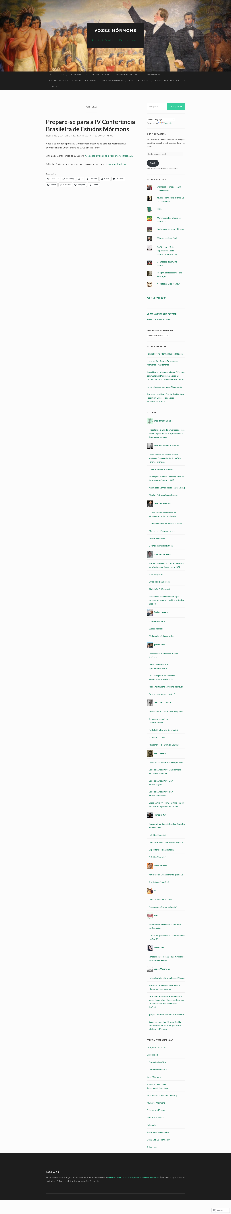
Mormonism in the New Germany (162, 1095)
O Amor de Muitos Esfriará (161, 545)
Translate (167, 123)
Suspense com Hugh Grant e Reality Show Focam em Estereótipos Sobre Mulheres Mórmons (165, 398)
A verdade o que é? (157, 621)
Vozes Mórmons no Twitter (162, 314)
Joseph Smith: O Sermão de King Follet (166, 711)
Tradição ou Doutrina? (159, 882)
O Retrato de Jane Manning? (162, 469)
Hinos (159, 208)
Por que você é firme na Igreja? (163, 907)
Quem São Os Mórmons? (158, 1139)
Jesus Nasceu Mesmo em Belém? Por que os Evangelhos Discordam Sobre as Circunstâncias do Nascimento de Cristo (165, 376)
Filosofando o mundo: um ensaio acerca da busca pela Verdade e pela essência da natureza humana (166, 433)
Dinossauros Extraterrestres (161, 531)
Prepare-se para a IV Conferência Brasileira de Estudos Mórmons (90, 125)
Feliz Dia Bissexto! (157, 835)
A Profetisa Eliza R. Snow (168, 283)
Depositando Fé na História (161, 849)
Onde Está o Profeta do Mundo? (163, 730)
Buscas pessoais (156, 628)
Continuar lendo (116, 163)
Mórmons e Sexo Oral (167, 238)
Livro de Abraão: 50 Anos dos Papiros (166, 842)
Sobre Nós (54, 87)
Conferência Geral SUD (127, 74)
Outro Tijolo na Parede (159, 581)
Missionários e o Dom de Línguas (164, 744)
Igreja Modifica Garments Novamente (164, 387)
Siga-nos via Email (156, 134)
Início (52, 74)
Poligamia (151, 1125)
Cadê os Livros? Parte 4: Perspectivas (166, 762)
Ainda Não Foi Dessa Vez (160, 589)
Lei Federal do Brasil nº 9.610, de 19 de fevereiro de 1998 (133, 1177)
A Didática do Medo (158, 737)
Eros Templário (156, 574)
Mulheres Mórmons (59, 81)
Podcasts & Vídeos (139, 81)
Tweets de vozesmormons (159, 319)
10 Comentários (104, 136)
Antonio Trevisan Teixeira (76, 136)
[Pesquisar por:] (166, 106)
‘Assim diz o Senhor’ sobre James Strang (167, 487)
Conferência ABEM (99, 74)
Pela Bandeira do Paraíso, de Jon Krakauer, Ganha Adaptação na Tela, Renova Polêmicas (165, 458)
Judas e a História (157, 538)
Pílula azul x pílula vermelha (161, 636)
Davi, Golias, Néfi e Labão (160, 899)
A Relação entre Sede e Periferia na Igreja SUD (109, 155)
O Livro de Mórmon (85, 81)
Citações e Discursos (72, 74)
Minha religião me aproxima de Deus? (166, 686)
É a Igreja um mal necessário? (162, 694)
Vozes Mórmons (115, 30)
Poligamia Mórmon (112, 81)
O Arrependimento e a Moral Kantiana (166, 523)
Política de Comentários (168, 81)
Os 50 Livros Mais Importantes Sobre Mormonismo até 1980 (167, 250)
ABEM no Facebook (156, 298)
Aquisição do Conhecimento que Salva (166, 874)
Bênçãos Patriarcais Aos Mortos (163, 495)
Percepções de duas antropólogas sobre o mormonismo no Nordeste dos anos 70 (166, 600)
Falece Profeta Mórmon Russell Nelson (165, 353)
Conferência (152, 1054)
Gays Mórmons (153, 74)
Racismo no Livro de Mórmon (170, 229)
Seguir (153, 163)
